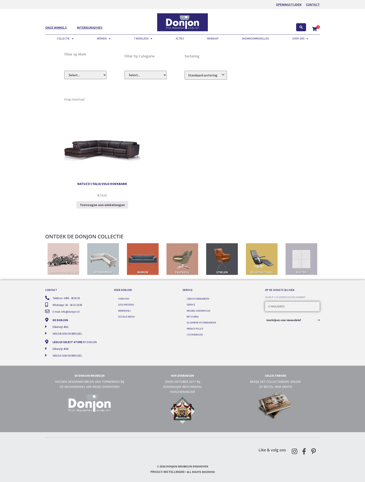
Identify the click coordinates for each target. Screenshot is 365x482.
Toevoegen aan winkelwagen (102, 205)
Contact (313, 4)
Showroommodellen (255, 38)
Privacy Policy (195, 328)
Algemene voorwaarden (201, 322)
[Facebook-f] (304, 451)
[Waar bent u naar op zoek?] (301, 27)
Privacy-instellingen (167, 472)
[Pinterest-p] (313, 451)
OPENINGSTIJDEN (288, 4)
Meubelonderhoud (198, 310)
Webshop (213, 38)
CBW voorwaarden (198, 298)
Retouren (193, 316)
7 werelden (141, 38)
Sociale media (126, 316)
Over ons (298, 38)
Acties (180, 38)
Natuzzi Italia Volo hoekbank (102, 184)
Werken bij (124, 310)
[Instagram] (294, 451)
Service (191, 304)
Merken (102, 38)
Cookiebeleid (195, 334)
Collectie (63, 38)
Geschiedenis (126, 304)
